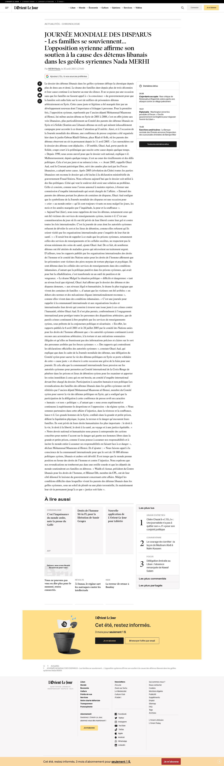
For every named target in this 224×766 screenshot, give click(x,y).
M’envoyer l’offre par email (142, 640)
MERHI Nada (54, 68)
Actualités (52, 24)
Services (84, 697)
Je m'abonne (171, 761)
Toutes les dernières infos (158, 144)
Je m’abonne (109, 640)
